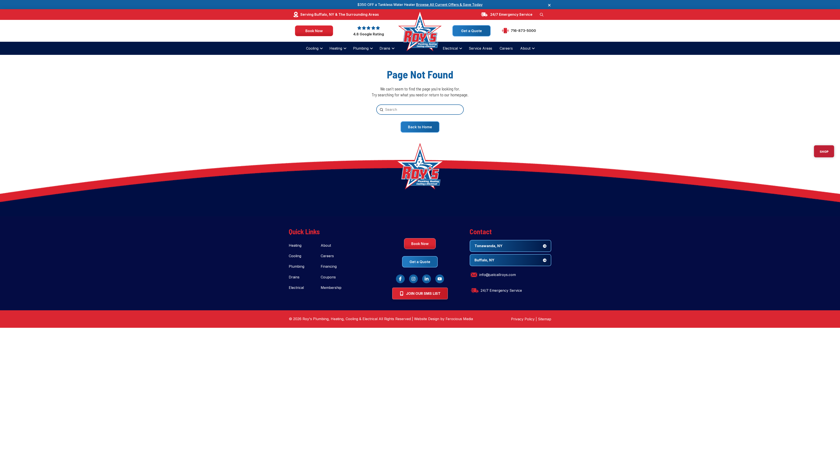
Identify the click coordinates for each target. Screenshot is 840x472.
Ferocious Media (459, 319)
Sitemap (544, 319)
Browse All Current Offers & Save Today (449, 4)
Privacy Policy (523, 319)
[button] (541, 14)
